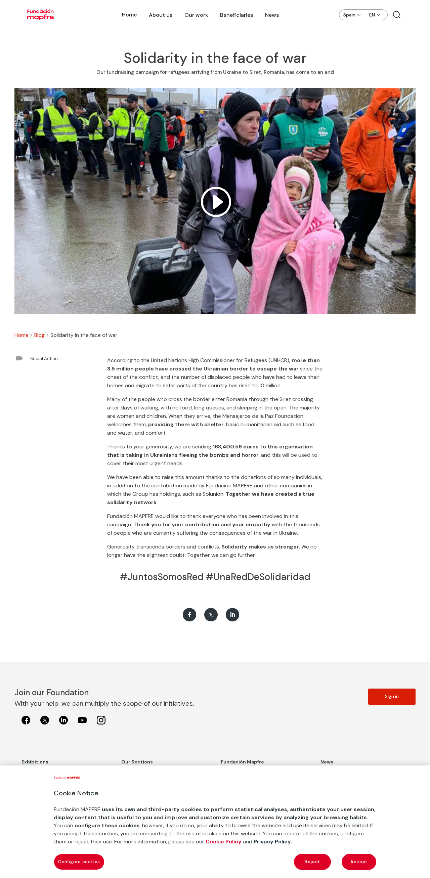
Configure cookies (79, 862)
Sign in (392, 696)
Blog (39, 335)
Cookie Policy (224, 841)
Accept (359, 862)
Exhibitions (35, 762)
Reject (312, 862)
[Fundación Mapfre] (40, 14)
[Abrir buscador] (396, 14)
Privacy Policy (272, 841)
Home (129, 14)
